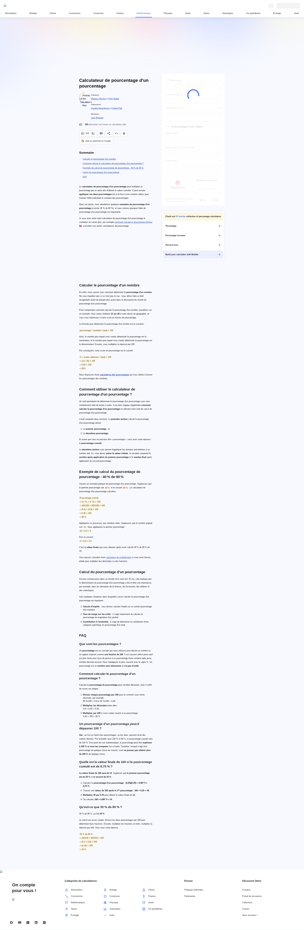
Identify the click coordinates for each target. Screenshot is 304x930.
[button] (193, 216)
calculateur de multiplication (118, 557)
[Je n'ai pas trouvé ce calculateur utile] (93, 133)
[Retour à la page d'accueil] (18, 6)
